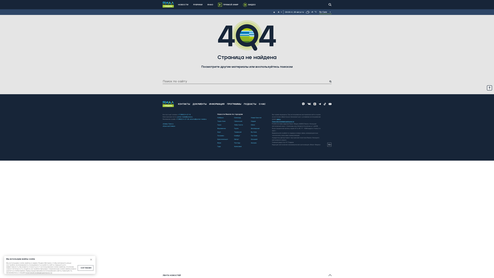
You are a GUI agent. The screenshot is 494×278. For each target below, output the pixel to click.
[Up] (489, 87)
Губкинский (238, 121)
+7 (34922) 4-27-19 (184, 114)
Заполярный (255, 128)
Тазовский (237, 132)
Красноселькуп (222, 139)
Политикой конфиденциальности (38, 273)
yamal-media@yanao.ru (185, 117)
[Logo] (168, 5)
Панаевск (220, 135)
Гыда (219, 146)
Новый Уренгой (256, 117)
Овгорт (236, 139)
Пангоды (237, 143)
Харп (219, 132)
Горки (219, 125)
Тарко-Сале (221, 121)
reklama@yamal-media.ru (198, 119)
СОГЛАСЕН (86, 268)
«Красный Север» (169, 126)
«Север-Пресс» (168, 124)
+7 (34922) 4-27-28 (182, 119)
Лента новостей (172, 275)
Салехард (237, 117)
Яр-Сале (254, 132)
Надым (253, 121)
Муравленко (221, 128)
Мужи (219, 143)
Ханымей (254, 139)
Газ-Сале (254, 135)
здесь (279, 119)
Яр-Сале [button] (323, 12)
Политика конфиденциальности (283, 121)
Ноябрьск (220, 117)
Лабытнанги (238, 125)
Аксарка (254, 143)
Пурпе (236, 128)
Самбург (237, 135)
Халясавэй (238, 146)
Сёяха (253, 125)
